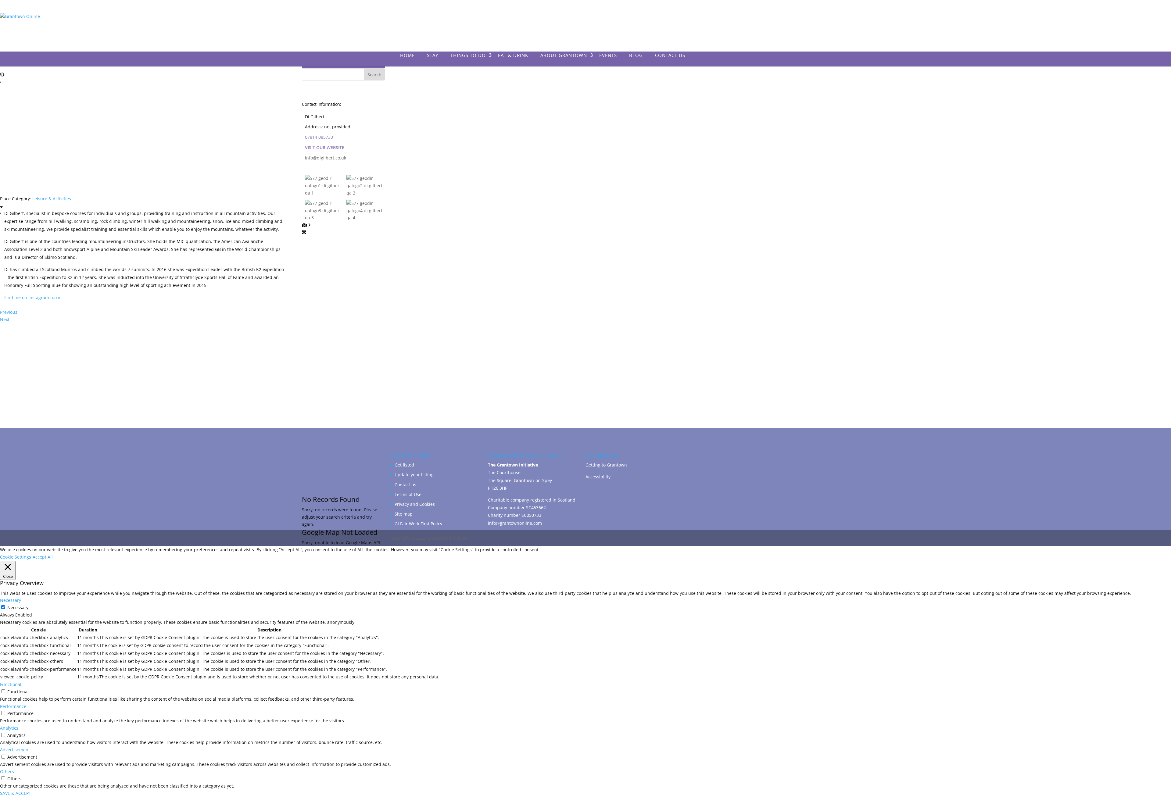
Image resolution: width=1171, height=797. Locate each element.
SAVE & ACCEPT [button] (15, 793)
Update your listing (414, 474)
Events (608, 55)
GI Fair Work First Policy (418, 524)
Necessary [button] (10, 600)
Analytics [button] (9, 728)
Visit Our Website (324, 147)
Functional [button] (10, 684)
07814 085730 (319, 137)
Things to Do (468, 55)
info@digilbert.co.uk (325, 158)
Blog (636, 55)
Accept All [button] (43, 557)
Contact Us (670, 55)
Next (4, 319)
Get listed (404, 465)
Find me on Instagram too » (32, 297)
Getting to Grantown (606, 465)
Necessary (17, 607)
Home (407, 55)
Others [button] (7, 771)
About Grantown (563, 55)
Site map (404, 514)
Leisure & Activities (51, 199)
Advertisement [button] (15, 749)
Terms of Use (408, 494)
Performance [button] (13, 706)
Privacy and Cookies (415, 504)
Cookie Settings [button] (15, 557)
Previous (8, 312)
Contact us (405, 485)
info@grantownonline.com (515, 523)
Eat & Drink (513, 55)
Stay (432, 55)
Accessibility (598, 477)
